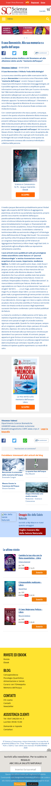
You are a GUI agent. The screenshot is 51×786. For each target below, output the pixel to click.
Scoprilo (39, 572)
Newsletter (8, 706)
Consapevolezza (11, 674)
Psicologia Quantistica (14, 678)
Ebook (6, 662)
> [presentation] (26, 38)
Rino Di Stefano (24, 616)
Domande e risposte (13, 726)
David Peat (23, 589)
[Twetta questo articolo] (17, 52)
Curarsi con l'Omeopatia (15, 684)
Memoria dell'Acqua (13, 687)
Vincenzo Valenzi (9, 67)
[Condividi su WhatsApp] (28, 52)
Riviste (7, 659)
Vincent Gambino (8, 488)
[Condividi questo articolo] (6, 52)
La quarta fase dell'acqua (36, 471)
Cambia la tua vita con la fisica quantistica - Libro (30, 556)
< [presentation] (24, 38)
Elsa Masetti (30, 474)
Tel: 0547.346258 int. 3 (14, 718)
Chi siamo (8, 700)
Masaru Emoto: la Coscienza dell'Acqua (10, 484)
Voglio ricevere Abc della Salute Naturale (30, 531)
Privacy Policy (20, 784)
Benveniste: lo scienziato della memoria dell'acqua (12, 473)
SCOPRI (25, 194)
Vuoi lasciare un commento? (25, 448)
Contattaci (8, 729)
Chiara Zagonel (24, 562)
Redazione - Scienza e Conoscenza (34, 500)
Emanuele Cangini (9, 477)
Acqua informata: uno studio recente (34, 495)
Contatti (7, 703)
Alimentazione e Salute (14, 681)
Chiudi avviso (33, 784)
